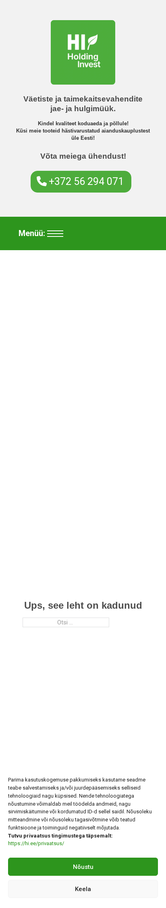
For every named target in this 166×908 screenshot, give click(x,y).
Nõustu (83, 867)
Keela (83, 889)
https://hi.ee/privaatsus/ (36, 843)
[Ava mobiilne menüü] (55, 233)
